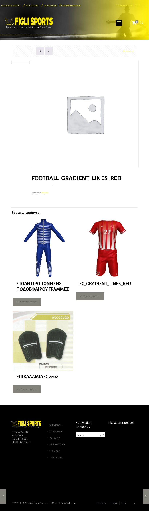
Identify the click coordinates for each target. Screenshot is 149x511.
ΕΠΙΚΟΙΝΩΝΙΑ (56, 425)
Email (123, 503)
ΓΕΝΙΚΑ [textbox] (89, 435)
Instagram (113, 503)
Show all (130, 51)
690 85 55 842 (50, 5)
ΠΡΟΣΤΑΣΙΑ (55, 451)
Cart (146, 5)
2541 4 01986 (32, 5)
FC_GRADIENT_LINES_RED (105, 283)
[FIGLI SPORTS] (29, 23)
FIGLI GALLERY (56, 457)
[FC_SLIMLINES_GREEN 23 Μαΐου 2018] (3, 496)
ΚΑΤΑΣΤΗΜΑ (56, 431)
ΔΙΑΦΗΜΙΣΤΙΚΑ (57, 444)
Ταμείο (138, 5)
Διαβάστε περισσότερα (26, 302)
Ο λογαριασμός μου (124, 5)
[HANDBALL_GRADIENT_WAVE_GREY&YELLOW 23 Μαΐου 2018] (146, 496)
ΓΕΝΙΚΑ (45, 193)
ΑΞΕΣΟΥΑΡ (55, 438)
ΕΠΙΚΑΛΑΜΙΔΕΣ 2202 (37, 376)
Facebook (101, 503)
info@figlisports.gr (71, 5)
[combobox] (90, 434)
